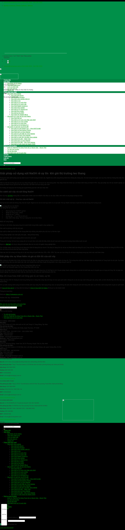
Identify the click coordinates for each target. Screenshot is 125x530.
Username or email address (9, 517)
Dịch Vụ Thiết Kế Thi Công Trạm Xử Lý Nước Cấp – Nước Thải (26, 148)
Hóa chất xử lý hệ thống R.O (19, 125)
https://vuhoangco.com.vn (7, 378)
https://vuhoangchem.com (7, 419)
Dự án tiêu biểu (12, 151)
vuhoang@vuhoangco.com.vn (13, 2)
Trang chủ (7, 80)
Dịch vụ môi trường (10, 146)
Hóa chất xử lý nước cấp (18, 104)
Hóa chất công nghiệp (14, 94)
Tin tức (6, 154)
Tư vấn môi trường (13, 149)
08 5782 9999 (37, 2)
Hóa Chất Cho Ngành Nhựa (19, 115)
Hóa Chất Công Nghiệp (5, 168)
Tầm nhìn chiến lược (13, 85)
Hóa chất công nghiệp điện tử (20, 99)
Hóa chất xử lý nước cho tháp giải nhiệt (23, 120)
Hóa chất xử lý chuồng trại (19, 109)
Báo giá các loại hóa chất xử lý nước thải (13, 304)
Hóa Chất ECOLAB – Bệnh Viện (20, 139)
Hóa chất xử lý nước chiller (19, 121)
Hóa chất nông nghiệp (18, 108)
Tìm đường (4, 509)
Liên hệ (6, 158)
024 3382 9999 (27, 2)
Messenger (4, 519)
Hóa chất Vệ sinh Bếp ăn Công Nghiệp (23, 134)
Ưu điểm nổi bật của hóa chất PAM (11, 306)
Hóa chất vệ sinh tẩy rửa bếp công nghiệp (24, 137)
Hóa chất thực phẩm (17, 111)
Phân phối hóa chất (10, 92)
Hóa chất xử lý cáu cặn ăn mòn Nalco (19, 116)
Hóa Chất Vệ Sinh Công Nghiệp (20, 135)
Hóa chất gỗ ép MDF (17, 113)
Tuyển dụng (8, 156)
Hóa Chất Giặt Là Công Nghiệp (20, 132)
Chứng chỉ (10, 90)
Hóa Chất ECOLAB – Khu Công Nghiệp (23, 142)
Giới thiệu (7, 82)
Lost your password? (7, 528)
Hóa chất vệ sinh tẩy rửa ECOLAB (17, 127)
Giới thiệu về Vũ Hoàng (14, 83)
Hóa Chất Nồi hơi (16, 118)
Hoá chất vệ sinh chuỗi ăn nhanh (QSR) (23, 144)
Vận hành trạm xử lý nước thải (16, 153)
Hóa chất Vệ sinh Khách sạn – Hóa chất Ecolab (26, 128)
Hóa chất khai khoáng (18, 97)
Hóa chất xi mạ (15, 101)
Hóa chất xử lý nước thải (18, 102)
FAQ (5, 160)
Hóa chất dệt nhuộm (17, 95)
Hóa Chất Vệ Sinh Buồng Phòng (21, 130)
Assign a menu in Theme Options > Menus (18, 5)
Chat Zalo (4, 514)
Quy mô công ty (12, 88)
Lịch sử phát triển (12, 87)
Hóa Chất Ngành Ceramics (19, 106)
